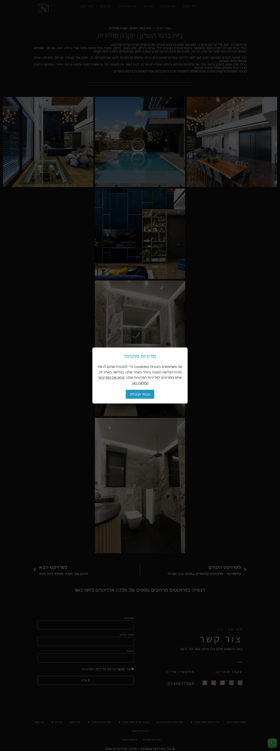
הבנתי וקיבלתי (140, 394)
